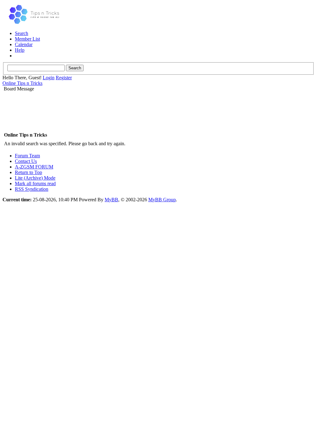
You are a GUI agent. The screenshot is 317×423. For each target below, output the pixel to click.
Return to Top (28, 172)
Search (21, 33)
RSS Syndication (31, 189)
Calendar (24, 44)
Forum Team (27, 155)
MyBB (111, 199)
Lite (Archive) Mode (35, 178)
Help (19, 50)
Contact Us (26, 161)
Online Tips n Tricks (22, 83)
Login (48, 77)
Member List (27, 38)
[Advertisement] (158, 111)
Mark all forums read (35, 183)
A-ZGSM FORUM (34, 166)
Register (64, 77)
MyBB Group (162, 199)
